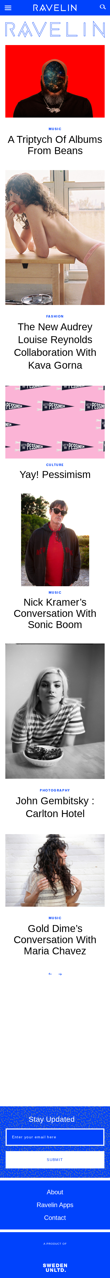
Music (55, 128)
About (55, 1192)
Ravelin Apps (55, 1204)
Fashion (55, 316)
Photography (55, 790)
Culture (55, 464)
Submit (55, 1160)
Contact (55, 1217)
